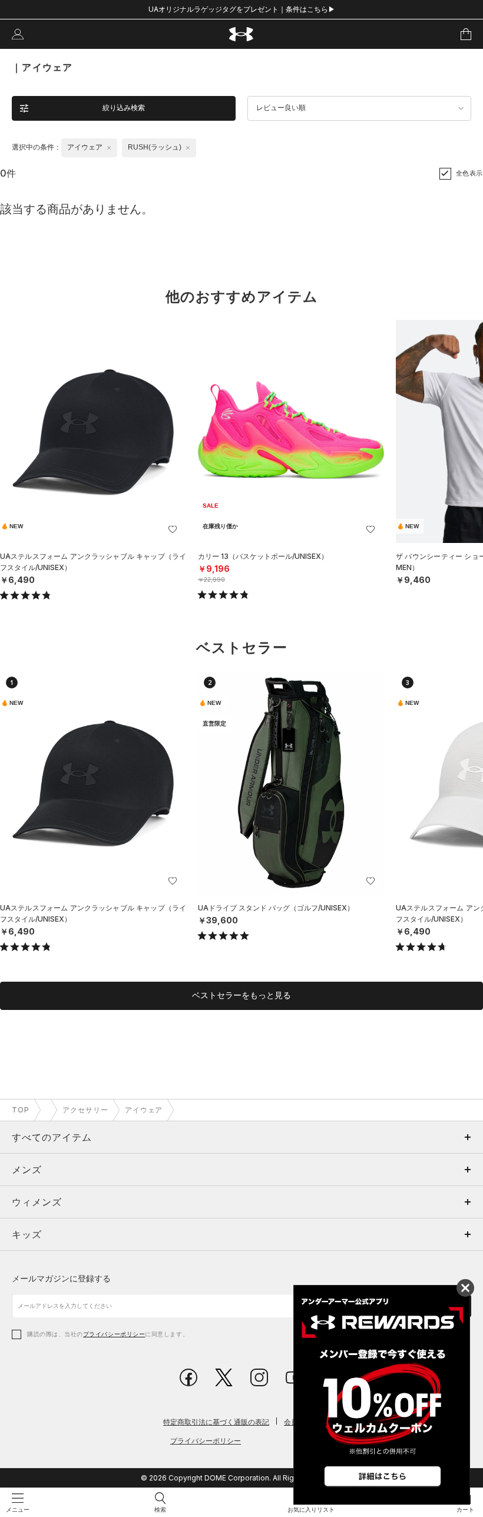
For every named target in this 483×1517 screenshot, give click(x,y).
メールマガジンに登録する (61, 1278)
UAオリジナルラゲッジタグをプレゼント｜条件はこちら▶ (241, 9)
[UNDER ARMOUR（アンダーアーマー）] (242, 34)
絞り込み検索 (123, 108)
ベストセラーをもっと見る (241, 995)
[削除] (109, 147)
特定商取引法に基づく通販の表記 (216, 1421)
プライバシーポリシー (114, 1333)
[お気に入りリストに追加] (172, 529)
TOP (20, 1109)
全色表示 (469, 173)
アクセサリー (85, 1109)
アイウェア (144, 1109)
